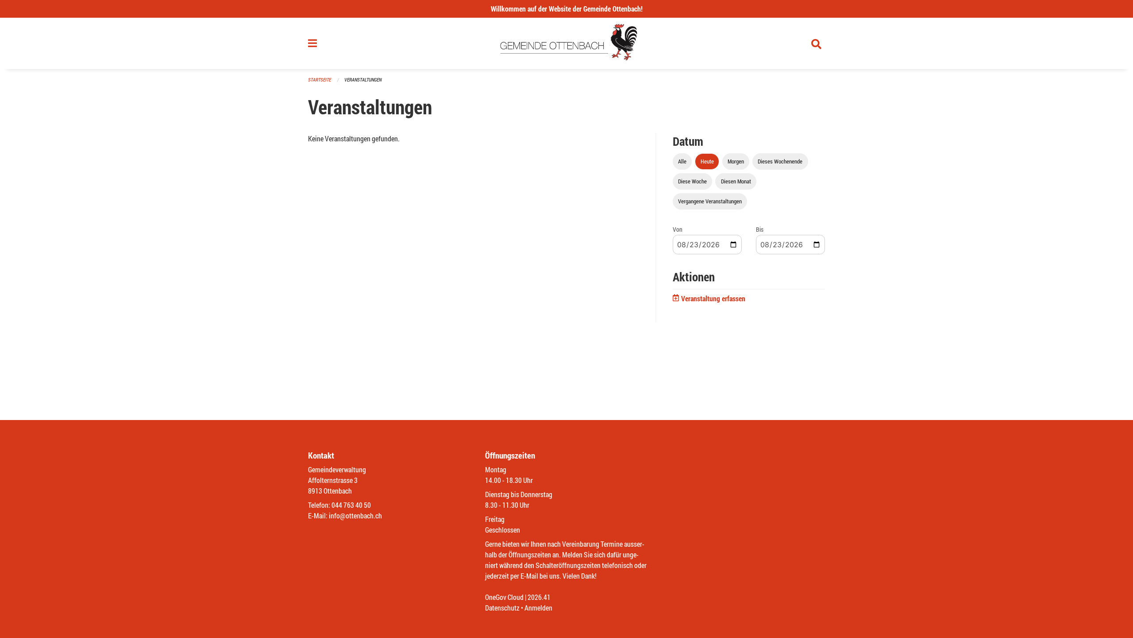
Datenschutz (502, 607)
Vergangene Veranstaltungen (710, 201)
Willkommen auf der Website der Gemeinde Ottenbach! (567, 8)
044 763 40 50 (351, 505)
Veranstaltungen (363, 79)
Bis (759, 229)
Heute (707, 161)
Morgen (736, 161)
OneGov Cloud (504, 597)
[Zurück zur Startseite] (566, 43)
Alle (682, 161)
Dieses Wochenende (780, 161)
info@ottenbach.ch (355, 515)
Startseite (319, 79)
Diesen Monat (736, 181)
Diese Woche (692, 181)
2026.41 (539, 597)
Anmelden (538, 607)
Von (677, 229)
